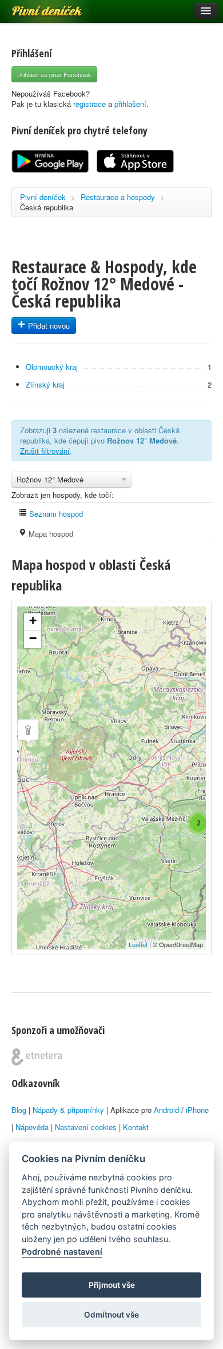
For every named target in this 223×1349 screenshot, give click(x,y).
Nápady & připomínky (68, 1109)
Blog (18, 1109)
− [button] (33, 638)
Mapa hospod (49, 533)
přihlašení (130, 103)
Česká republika (46, 207)
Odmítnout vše (111, 1314)
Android (166, 1109)
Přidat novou (48, 325)
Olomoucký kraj (52, 366)
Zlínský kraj (45, 384)
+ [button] (33, 620)
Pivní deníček (34, 7)
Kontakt (136, 1126)
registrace (89, 103)
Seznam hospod (55, 513)
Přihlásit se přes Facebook (54, 74)
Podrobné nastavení (62, 1251)
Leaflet (138, 944)
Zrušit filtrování (45, 450)
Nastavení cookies (86, 1126)
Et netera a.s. (36, 1056)
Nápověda (32, 1126)
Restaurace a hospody (118, 196)
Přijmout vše (112, 1285)
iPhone (197, 1109)
